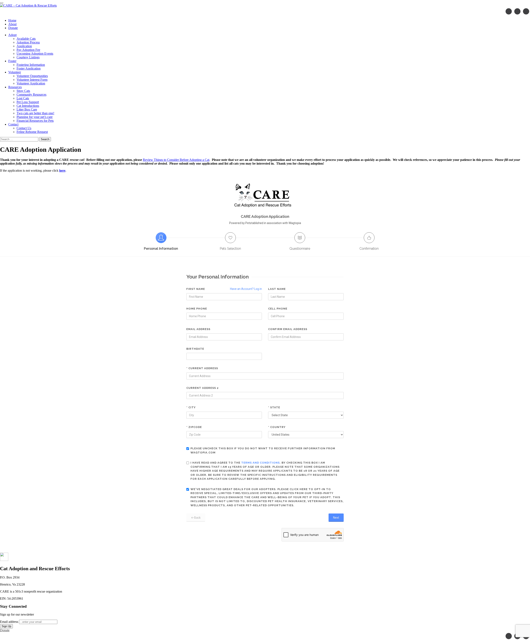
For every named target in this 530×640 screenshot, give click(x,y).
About (12, 24)
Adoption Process (28, 42)
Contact (13, 124)
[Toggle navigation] (1, 3)
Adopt (12, 35)
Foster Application (29, 68)
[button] (4, 560)
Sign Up (6, 626)
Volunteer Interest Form (32, 79)
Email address (9, 621)
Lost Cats (23, 98)
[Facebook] (509, 11)
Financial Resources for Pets (35, 120)
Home (12, 20)
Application (24, 46)
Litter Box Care (27, 109)
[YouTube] (526, 11)
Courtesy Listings (28, 57)
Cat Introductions (28, 105)
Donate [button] (5, 630)
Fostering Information (31, 64)
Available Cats (26, 38)
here (62, 170)
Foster (12, 61)
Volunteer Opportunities (32, 76)
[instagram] (517, 11)
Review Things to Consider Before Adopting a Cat (176, 160)
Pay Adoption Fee (28, 50)
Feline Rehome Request (32, 132)
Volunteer (14, 72)
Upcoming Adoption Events (35, 53)
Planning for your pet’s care (35, 117)
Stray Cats (23, 91)
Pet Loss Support (28, 102)
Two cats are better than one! (35, 113)
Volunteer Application (31, 83)
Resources (15, 87)
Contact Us (24, 128)
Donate (13, 28)
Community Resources (31, 94)
